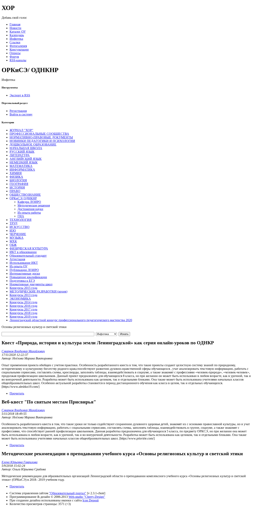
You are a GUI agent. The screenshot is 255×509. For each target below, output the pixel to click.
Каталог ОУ (18, 31)
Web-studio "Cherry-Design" (87, 496)
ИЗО (13, 230)
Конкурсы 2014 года (23, 302)
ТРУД (13, 223)
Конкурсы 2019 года (23, 316)
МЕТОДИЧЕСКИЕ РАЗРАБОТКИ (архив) (38, 291)
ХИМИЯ (16, 173)
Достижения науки (30, 209)
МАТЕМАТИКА (21, 166)
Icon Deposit (90, 500)
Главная (15, 24)
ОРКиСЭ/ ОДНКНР (23, 198)
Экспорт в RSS (20, 95)
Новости (15, 28)
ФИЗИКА (16, 176)
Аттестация (17, 259)
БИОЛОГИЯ (18, 180)
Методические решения (34, 205)
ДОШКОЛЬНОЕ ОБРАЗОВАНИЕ (33, 144)
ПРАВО (15, 191)
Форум (14, 56)
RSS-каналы (18, 60)
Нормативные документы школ (31, 284)
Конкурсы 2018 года (23, 313)
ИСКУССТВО (19, 227)
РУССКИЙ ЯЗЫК (22, 151)
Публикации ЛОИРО (24, 270)
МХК (13, 241)
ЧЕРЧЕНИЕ (18, 234)
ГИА (21, 216)
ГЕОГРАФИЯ (19, 184)
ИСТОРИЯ (17, 187)
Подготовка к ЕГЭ (22, 280)
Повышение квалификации (28, 277)
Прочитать (17, 393)
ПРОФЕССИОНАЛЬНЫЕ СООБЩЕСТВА (39, 133)
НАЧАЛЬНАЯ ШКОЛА (26, 148)
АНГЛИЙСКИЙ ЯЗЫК (26, 159)
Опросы (15, 53)
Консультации (19, 49)
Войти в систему (21, 114)
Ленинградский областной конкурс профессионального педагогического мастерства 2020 (71, 320)
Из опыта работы (29, 212)
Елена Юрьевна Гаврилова (19, 462)
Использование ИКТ (24, 262)
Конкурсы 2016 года (23, 305)
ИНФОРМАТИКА (22, 169)
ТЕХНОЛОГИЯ (20, 219)
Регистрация (18, 111)
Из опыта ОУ (18, 266)
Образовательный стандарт (28, 255)
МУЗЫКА (17, 237)
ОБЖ (13, 245)
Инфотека (16, 38)
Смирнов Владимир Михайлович (23, 351)
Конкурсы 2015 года (23, 288)
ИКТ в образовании (23, 252)
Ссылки (15, 42)
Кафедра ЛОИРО (29, 202)
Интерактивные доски (25, 273)
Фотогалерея (18, 46)
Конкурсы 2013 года (23, 295)
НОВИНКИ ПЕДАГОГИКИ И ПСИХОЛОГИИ (42, 141)
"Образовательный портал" (67, 493)
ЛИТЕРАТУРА (20, 155)
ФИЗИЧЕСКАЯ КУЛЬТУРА (29, 248)
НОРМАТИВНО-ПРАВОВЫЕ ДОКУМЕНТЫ (41, 137)
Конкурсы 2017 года (23, 309)
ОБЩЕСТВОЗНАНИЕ (25, 194)
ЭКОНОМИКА (20, 298)
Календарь (17, 35)
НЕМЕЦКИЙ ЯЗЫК (24, 162)
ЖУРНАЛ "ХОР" (21, 130)
